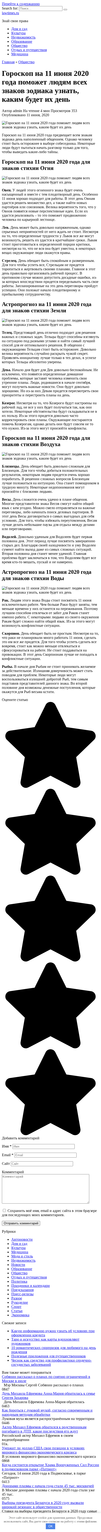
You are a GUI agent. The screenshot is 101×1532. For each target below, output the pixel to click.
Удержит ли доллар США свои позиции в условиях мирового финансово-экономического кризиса (43, 1450)
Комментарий (13, 1172)
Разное (16, 1298)
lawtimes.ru (10, 13)
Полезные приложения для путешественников (48, 1356)
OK (50, 1526)
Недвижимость (23, 37)
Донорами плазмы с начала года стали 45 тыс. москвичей (48, 1486)
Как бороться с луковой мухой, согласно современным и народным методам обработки (47, 1412)
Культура (18, 33)
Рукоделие (19, 1302)
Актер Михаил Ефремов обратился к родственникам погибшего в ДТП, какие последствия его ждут (44, 1429)
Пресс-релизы (22, 1294)
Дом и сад (19, 29)
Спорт (16, 1307)
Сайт (6, 1164)
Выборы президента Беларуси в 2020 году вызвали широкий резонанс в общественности (43, 1505)
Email (7, 1155)
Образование (21, 41)
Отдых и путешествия (29, 50)
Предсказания (22, 1290)
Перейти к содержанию (21, 4)
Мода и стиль (22, 1256)
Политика (19, 1281)
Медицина (19, 54)
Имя (7, 1146)
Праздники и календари (30, 1286)
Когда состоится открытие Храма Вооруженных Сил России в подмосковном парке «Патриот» (50, 1467)
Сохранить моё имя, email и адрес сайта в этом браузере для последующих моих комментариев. (49, 1213)
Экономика (20, 1315)
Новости (18, 1265)
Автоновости (22, 1239)
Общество (19, 46)
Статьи (17, 1311)
